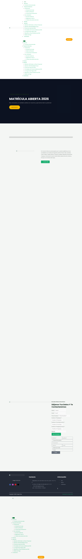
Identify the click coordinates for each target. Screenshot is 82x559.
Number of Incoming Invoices (58, 422)
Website (53, 431)
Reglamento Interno (30, 18)
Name (53, 410)
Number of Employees (57, 418)
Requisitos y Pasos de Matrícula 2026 (32, 33)
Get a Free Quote (56, 434)
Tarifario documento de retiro (32, 20)
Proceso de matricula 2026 (30, 28)
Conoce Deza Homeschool (31, 13)
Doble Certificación (30, 11)
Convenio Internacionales (30, 5)
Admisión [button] (26, 23)
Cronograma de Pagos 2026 (30, 31)
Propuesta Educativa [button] (28, 6)
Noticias (25, 21)
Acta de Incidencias (30, 16)
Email (53, 413)
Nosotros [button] (26, 3)
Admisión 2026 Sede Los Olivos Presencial (33, 25)
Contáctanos (26, 36)
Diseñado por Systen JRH (67, 494)
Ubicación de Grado (30, 10)
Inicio (25, 1)
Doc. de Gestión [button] (28, 15)
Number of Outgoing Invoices (58, 426)
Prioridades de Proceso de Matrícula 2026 (33, 29)
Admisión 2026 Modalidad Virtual (31, 26)
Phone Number (55, 415)
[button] (43, 39)
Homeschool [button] (27, 8)
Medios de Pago (28, 34)
